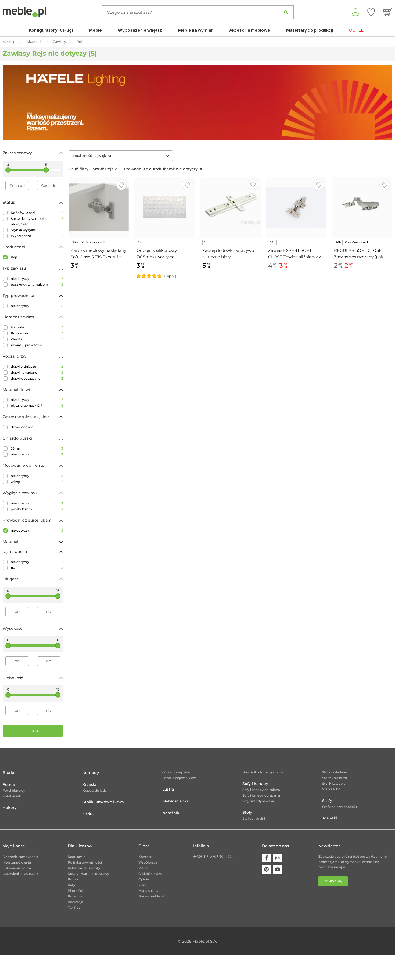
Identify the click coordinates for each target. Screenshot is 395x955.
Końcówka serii (37, 213)
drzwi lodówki (37, 427)
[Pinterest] (266, 869)
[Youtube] (277, 869)
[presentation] (10, 102)
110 (37, 568)
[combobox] (121, 155)
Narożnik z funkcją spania (262, 772)
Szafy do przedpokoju (339, 807)
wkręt (37, 482)
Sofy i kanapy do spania (261, 795)
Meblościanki (175, 801)
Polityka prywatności (85, 862)
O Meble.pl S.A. (150, 874)
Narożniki (171, 813)
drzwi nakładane (37, 372)
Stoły (247, 812)
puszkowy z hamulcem (37, 284)
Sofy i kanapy (255, 783)
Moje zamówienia (17, 862)
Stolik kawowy (334, 783)
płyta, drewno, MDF (37, 406)
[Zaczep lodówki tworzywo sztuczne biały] (230, 207)
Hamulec (37, 327)
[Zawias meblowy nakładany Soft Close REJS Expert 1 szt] (99, 207)
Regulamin (76, 857)
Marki (142, 885)
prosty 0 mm (37, 509)
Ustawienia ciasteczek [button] (20, 874)
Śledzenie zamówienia (20, 857)
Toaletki (329, 818)
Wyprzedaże (37, 236)
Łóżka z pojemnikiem (179, 778)
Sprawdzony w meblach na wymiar (37, 221)
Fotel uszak (12, 796)
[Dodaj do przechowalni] (121, 185)
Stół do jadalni (253, 818)
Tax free (74, 908)
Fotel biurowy (14, 790)
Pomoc (74, 879)
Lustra (168, 789)
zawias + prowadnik (37, 345)
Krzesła (89, 784)
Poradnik (75, 896)
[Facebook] (266, 858)
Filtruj (33, 731)
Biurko (9, 772)
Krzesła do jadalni (96, 790)
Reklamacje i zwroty (84, 868)
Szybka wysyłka (37, 230)
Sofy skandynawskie (258, 801)
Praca (143, 868)
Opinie (143, 879)
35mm (37, 448)
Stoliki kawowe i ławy (103, 802)
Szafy (327, 800)
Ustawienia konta (17, 868)
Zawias (37, 339)
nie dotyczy (37, 279)
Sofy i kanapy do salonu (261, 790)
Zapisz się (333, 881)
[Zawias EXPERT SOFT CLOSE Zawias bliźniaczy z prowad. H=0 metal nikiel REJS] (296, 207)
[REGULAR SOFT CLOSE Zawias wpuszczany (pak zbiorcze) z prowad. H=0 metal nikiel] (362, 207)
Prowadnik (37, 333)
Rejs (37, 257)
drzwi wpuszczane (37, 378)
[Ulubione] (371, 12)
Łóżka (88, 813)
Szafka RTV (331, 789)
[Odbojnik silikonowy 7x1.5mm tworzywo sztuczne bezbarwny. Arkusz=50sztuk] (164, 207)
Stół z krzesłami (334, 778)
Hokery (10, 807)
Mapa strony (148, 891)
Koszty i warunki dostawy (88, 874)
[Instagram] (277, 858)
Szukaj (285, 12)
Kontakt (145, 857)
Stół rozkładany (334, 772)
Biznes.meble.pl (151, 896)
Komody (90, 772)
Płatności (75, 891)
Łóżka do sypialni (176, 772)
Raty (71, 885)
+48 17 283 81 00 (213, 856)
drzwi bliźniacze (37, 367)
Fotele (9, 784)
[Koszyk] (387, 12)
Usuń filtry (78, 169)
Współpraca (147, 862)
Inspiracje (75, 902)
